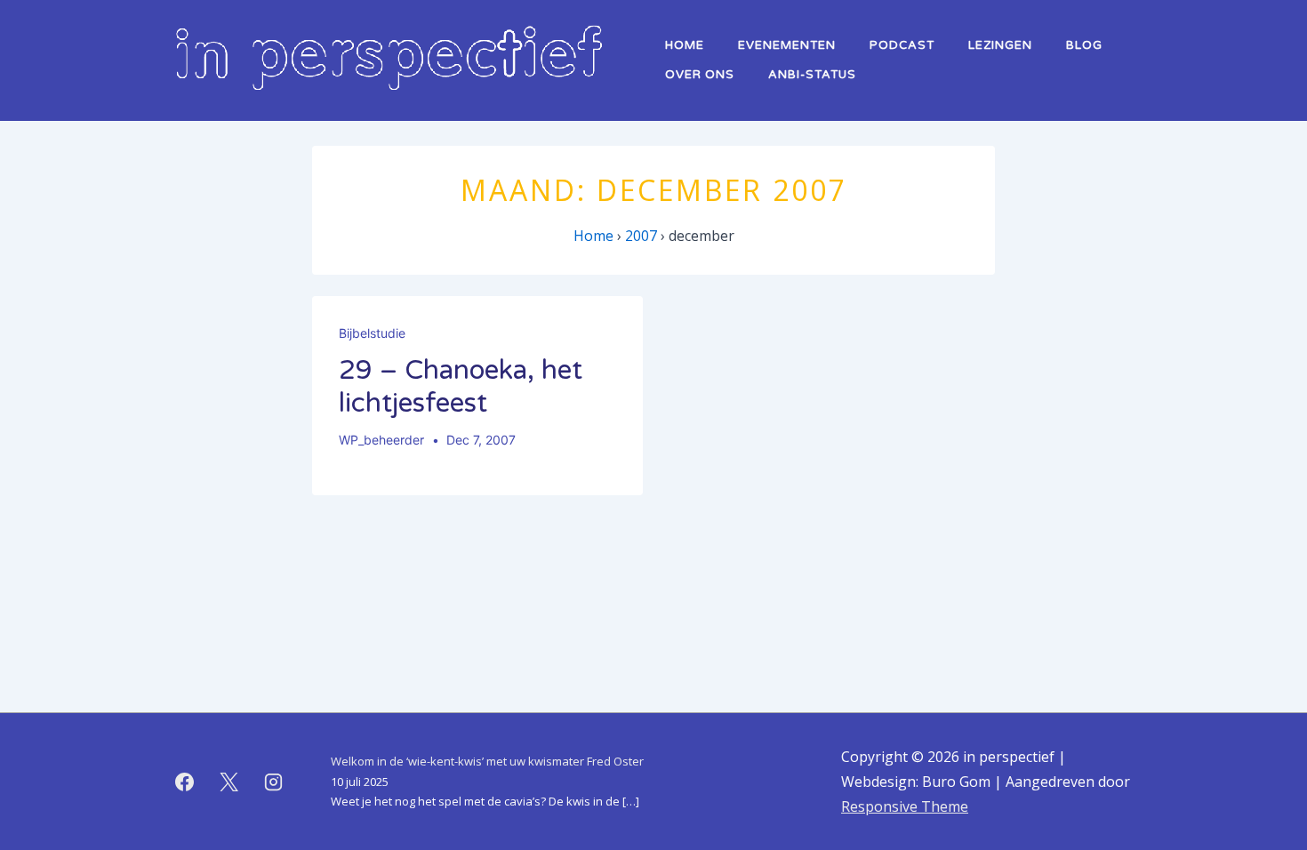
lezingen (1000, 45)
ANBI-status (812, 75)
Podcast (902, 45)
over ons (699, 75)
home (684, 45)
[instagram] (274, 781)
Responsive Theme (904, 806)
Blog (1084, 45)
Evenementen (787, 45)
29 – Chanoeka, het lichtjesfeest (460, 387)
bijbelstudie (372, 333)
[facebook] (185, 781)
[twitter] (229, 781)
